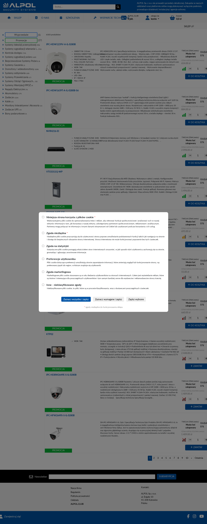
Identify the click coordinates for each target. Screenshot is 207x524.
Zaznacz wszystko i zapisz (76, 299)
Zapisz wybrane (136, 299)
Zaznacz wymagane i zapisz (108, 299)
